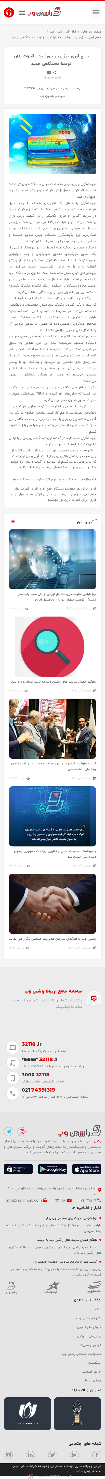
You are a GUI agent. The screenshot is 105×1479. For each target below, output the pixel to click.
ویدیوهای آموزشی (89, 1336)
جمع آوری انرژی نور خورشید (77, 494)
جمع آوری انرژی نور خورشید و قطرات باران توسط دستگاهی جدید (56, 37)
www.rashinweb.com (88, 1476)
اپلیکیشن (94, 1362)
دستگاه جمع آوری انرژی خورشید (53, 479)
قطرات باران (72, 499)
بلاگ (98, 1309)
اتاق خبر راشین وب (63, 31)
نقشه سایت (75, 1470)
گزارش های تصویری (88, 1327)
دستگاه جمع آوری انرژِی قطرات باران (39, 488)
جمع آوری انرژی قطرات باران (37, 494)
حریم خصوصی (91, 1371)
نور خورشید (55, 499)
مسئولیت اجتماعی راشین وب (81, 1354)
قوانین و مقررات (90, 1345)
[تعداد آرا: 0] (45, 77)
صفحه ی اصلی (91, 31)
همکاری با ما (93, 1380)
